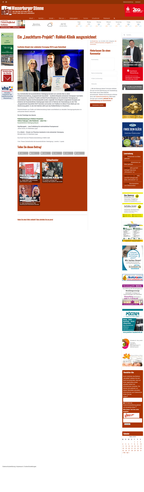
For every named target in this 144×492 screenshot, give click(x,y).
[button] (114, 18)
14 (132, 446)
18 (123, 448)
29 (135, 450)
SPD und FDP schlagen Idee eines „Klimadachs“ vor (131, 170)
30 (138, 450)
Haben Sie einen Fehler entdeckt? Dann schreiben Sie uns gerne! (35, 219)
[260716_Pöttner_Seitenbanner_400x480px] (132, 310)
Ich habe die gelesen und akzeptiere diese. (132, 405)
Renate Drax (95, 41)
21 (132, 448)
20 (129, 448)
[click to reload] (131, 415)
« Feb (123, 452)
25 (123, 450)
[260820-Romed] (29, 186)
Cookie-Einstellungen (30, 466)
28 (132, 450)
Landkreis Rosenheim (99, 42)
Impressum (19, 466)
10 (141, 444)
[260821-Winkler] (29, 163)
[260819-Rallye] (52, 163)
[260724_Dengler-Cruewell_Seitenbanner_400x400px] (132, 222)
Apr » (127, 452)
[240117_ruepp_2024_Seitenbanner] (132, 94)
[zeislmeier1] (132, 275)
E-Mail (125, 396)
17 (141, 446)
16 (138, 446)
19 (126, 448)
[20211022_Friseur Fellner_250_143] (132, 338)
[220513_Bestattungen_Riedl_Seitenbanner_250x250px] (132, 285)
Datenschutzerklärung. (102, 96)
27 (129, 450)
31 (141, 450)
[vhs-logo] (7, 86)
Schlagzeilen (108, 42)
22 (135, 448)
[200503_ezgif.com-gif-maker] (132, 246)
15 (135, 446)
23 (138, 448)
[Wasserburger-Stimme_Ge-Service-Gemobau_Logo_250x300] (132, 193)
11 (123, 446)
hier (130, 394)
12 (126, 446)
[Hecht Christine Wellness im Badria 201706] (132, 354)
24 (141, 448)
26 (126, 450)
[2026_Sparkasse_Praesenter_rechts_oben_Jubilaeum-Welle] (134, 5)
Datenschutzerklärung (129, 405)
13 (129, 446)
